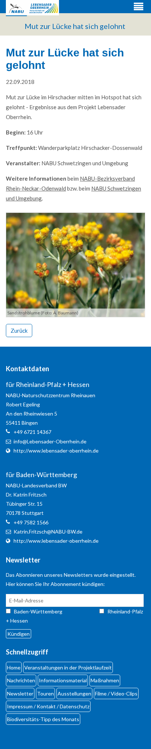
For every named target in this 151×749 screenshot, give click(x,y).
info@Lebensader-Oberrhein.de (50, 441)
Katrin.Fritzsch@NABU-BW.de (48, 531)
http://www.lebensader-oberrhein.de (56, 450)
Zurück (19, 330)
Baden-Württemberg (45, 611)
